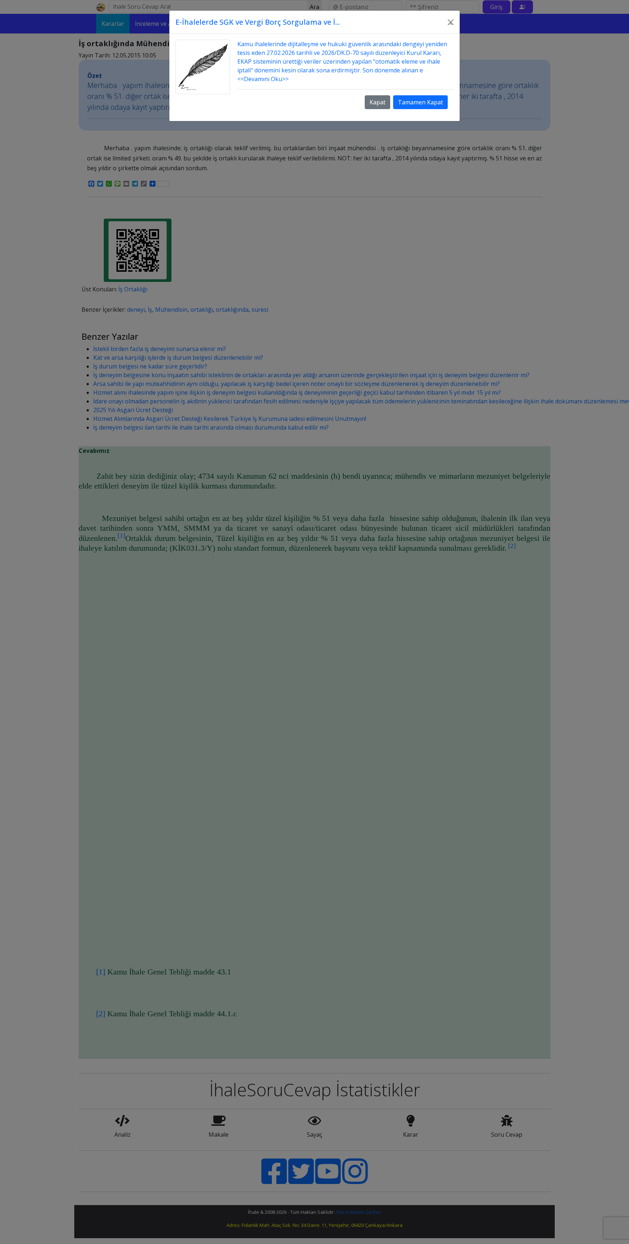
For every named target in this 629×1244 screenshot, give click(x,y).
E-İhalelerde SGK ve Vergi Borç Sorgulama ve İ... (257, 22)
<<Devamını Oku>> (263, 79)
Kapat (377, 102)
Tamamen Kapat (420, 102)
